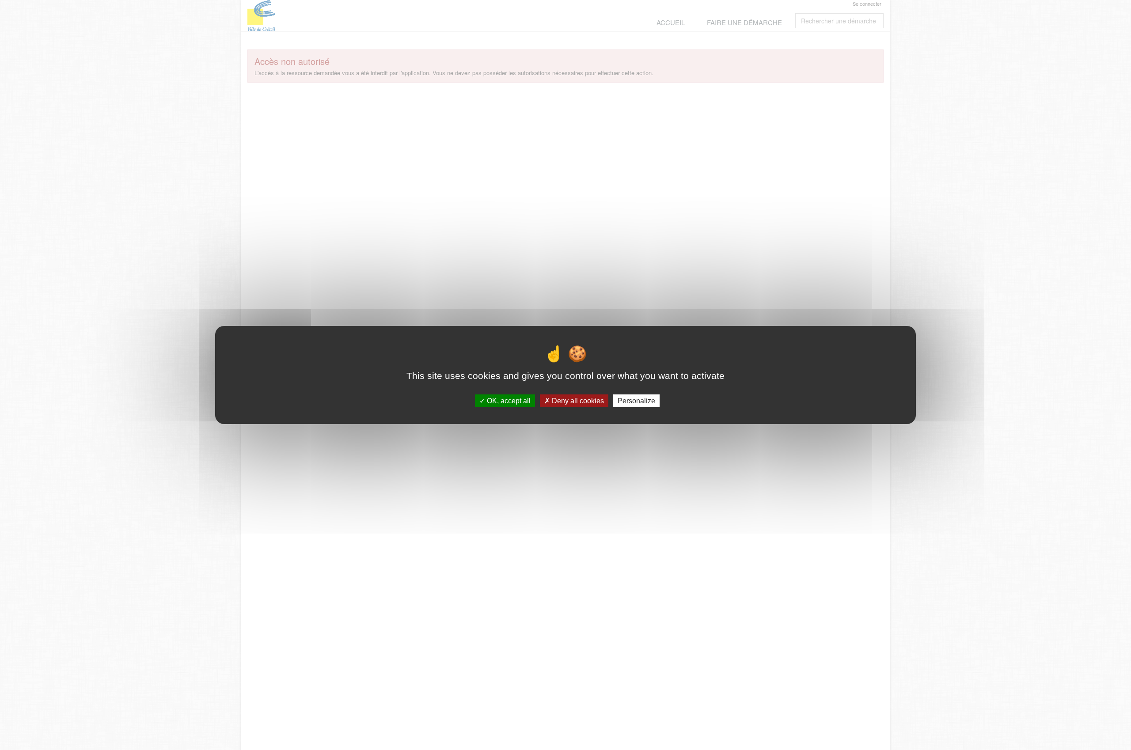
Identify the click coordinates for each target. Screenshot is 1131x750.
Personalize (636, 401)
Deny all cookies (577, 401)
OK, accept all (508, 401)
